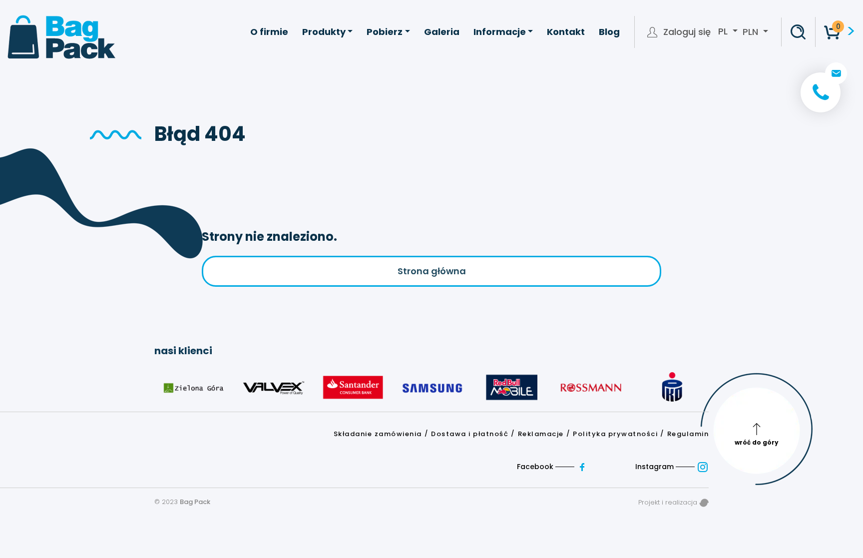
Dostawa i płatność (469, 434)
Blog (609, 31)
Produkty (324, 31)
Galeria (441, 31)
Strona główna (432, 271)
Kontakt (566, 31)
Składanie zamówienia (378, 434)
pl (724, 31)
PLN (750, 31)
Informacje (499, 31)
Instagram (655, 467)
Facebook (536, 467)
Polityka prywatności (615, 434)
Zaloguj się (687, 32)
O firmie (269, 31)
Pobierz (385, 31)
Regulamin (688, 434)
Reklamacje (541, 434)
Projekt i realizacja (668, 502)
